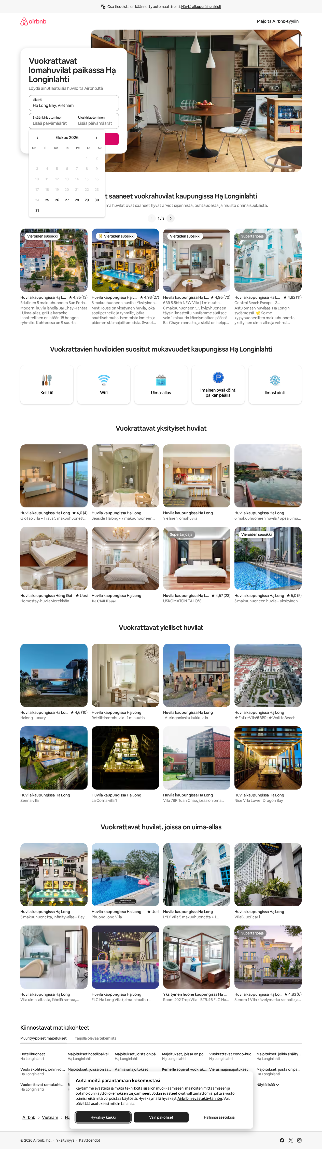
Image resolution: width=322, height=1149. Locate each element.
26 (57, 200)
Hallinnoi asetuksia (219, 1117)
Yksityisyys (65, 1140)
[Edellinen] (152, 218)
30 (97, 200)
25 (47, 200)
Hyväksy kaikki (103, 1117)
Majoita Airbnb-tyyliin (278, 21)
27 (67, 200)
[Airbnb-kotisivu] (33, 21)
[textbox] (51, 123)
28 (77, 200)
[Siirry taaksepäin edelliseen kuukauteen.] (37, 137)
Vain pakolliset (161, 1117)
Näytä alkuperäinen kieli (201, 6)
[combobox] (74, 105)
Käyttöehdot (89, 1140)
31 (37, 210)
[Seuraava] (170, 218)
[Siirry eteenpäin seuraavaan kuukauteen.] (96, 137)
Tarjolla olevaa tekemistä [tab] (96, 1038)
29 (87, 200)
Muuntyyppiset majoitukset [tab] (43, 1038)
